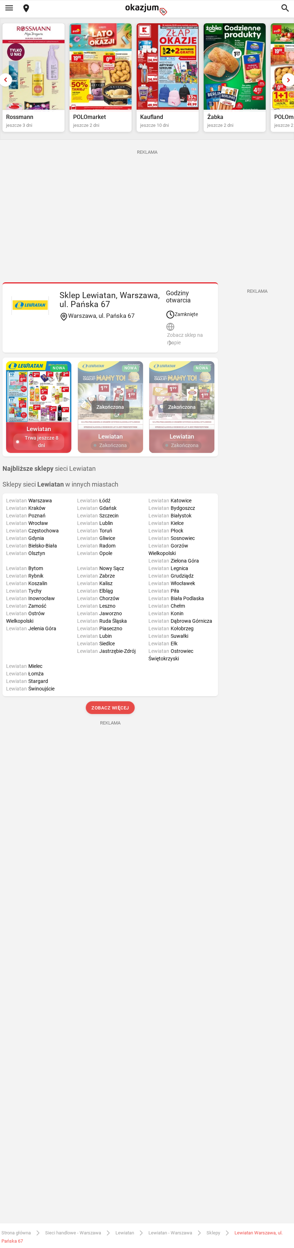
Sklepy (213, 1232)
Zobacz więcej (110, 708)
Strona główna (16, 1232)
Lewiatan (124, 1232)
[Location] (26, 8)
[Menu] (9, 8)
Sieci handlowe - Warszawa (73, 1232)
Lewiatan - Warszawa (170, 1232)
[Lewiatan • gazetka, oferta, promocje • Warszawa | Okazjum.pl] (30, 305)
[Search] (285, 8)
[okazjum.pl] (147, 9)
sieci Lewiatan (49, 468)
